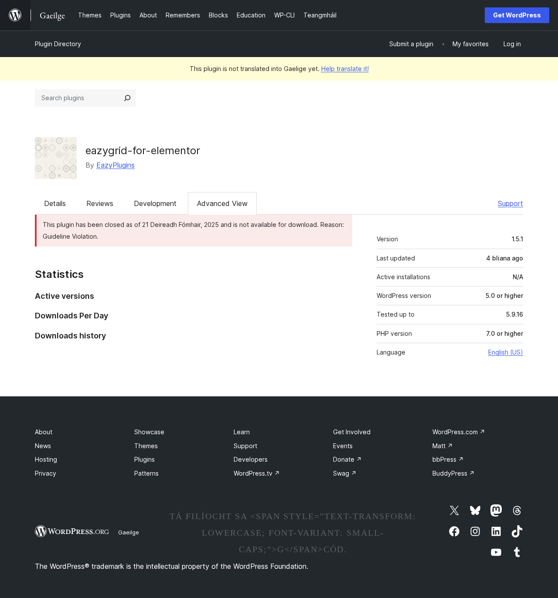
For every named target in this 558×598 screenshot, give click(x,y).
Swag (345, 473)
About (43, 432)
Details (55, 203)
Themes (146, 445)
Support (510, 203)
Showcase (149, 432)
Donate (347, 459)
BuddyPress (453, 473)
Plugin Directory (58, 43)
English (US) (505, 352)
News (43, 445)
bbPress (448, 459)
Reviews (99, 203)
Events (343, 445)
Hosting (46, 459)
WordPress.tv (257, 473)
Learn (242, 432)
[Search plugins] (127, 98)
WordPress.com (458, 432)
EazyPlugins (115, 165)
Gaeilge (128, 532)
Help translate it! (345, 68)
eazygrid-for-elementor (142, 150)
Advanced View (222, 203)
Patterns (146, 473)
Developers (251, 459)
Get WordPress (517, 15)
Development (155, 203)
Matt (442, 445)
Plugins (144, 459)
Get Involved (352, 432)
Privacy (45, 473)
